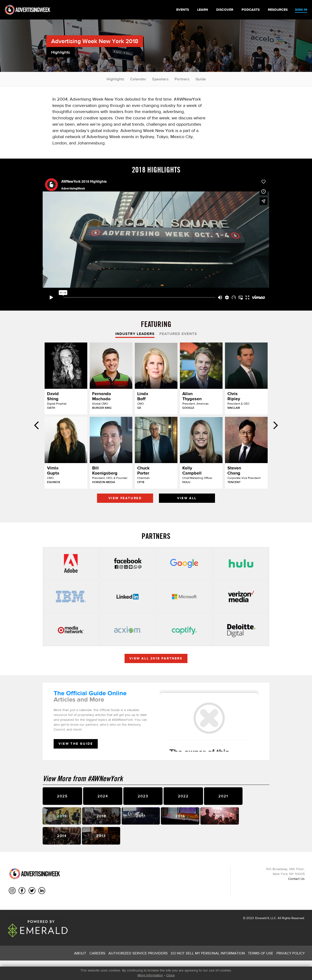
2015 (219, 816)
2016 (180, 816)
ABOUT (80, 953)
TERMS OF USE (260, 953)
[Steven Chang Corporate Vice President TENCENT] (246, 440)
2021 (223, 796)
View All (187, 498)
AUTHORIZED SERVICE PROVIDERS (138, 953)
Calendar (138, 79)
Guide (200, 79)
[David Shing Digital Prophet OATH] (66, 366)
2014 (62, 836)
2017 (141, 816)
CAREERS (97, 953)
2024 (103, 796)
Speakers (160, 79)
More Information (150, 975)
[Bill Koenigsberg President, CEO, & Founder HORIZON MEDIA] (111, 440)
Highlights (115, 79)
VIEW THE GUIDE (75, 743)
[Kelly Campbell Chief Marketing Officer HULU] (201, 440)
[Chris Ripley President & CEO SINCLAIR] (246, 366)
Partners (182, 79)
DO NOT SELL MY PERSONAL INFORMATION (208, 953)
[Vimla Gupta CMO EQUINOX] (66, 440)
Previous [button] (36, 425)
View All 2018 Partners (155, 658)
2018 (101, 816)
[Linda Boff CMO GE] (156, 366)
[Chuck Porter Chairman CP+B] (156, 440)
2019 (62, 816)
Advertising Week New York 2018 (94, 41)
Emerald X (261, 918)
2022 (183, 796)
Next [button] (275, 425)
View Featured (125, 498)
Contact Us (296, 879)
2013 (101, 836)
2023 (143, 796)
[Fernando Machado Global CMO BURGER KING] (111, 366)
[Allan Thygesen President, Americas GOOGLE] (201, 366)
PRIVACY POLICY (290, 953)
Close (170, 975)
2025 (62, 796)
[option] (156, 424)
